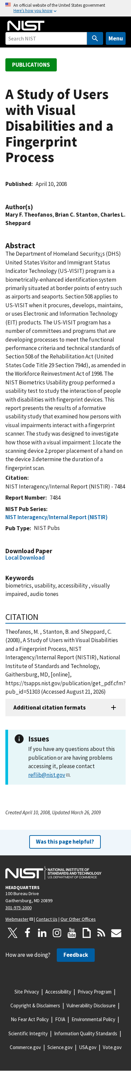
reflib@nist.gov (46, 775)
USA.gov (87, 1047)
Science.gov (60, 1047)
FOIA (60, 1019)
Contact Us (46, 919)
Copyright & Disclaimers (35, 1005)
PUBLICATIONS (31, 64)
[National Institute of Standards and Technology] (53, 873)
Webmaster (17, 919)
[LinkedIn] (42, 932)
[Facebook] (27, 932)
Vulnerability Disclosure (91, 1005)
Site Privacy (26, 991)
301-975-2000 (18, 908)
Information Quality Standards (85, 1033)
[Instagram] (57, 932)
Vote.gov (112, 1047)
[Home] (25, 25)
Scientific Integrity (28, 1033)
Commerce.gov (25, 1047)
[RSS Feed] (101, 932)
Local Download (25, 557)
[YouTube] (71, 932)
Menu (115, 38)
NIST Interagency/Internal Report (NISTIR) (56, 517)
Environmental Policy (93, 1019)
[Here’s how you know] (65, 8)
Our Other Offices (78, 919)
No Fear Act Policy (30, 1019)
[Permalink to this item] (36, 207)
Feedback (75, 954)
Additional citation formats (49, 707)
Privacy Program (95, 991)
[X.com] (12, 932)
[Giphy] (86, 932)
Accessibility (58, 991)
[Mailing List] (116, 932)
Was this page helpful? (65, 841)
